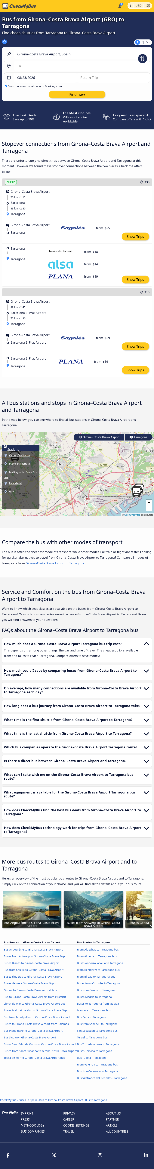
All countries (117, 1131)
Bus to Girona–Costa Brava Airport (61, 1100)
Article (111, 1125)
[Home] (18, 6)
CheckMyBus (8, 1100)
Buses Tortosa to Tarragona (94, 1051)
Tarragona (140, 437)
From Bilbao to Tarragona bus (96, 976)
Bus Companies (33, 1131)
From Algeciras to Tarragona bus (98, 949)
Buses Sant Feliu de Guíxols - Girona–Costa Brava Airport (40, 1044)
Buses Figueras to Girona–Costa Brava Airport (33, 976)
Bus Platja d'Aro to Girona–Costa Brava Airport (33, 1030)
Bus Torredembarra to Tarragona (98, 1044)
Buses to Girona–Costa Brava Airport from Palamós (36, 1024)
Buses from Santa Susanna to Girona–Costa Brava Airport (40, 1051)
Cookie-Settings (76, 1125)
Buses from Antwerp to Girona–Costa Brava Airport (36, 956)
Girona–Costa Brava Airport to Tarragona (55, 563)
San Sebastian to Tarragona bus (97, 1030)
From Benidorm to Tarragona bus (98, 970)
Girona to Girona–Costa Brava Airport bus (30, 990)
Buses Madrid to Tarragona (94, 997)
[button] (136, 492)
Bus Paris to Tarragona (91, 1017)
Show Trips (135, 236)
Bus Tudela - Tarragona (91, 1057)
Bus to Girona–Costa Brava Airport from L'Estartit (35, 997)
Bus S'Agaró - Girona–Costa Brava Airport (30, 1037)
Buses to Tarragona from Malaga (98, 1003)
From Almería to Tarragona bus (97, 956)
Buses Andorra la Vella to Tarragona (100, 963)
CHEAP (11, 182)
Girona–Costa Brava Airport (100, 437)
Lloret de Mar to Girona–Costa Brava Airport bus (34, 1003)
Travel (68, 1131)
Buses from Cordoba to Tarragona (99, 983)
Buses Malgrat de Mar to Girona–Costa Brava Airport (37, 1010)
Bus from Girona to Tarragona (96, 990)
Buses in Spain (27, 1100)
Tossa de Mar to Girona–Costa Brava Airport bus (34, 1057)
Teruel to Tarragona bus (92, 1037)
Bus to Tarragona (96, 1100)
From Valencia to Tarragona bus (97, 1064)
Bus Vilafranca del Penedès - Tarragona (102, 1078)
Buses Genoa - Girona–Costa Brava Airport (30, 983)
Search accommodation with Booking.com (35, 86)
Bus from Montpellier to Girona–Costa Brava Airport (37, 1017)
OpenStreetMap (132, 514)
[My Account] (119, 6)
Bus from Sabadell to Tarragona (97, 1024)
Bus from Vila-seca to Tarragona (97, 1071)
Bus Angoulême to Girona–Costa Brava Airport (33, 949)
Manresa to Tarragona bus (94, 1010)
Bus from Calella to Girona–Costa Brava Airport (33, 970)
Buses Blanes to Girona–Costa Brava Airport (31, 963)
